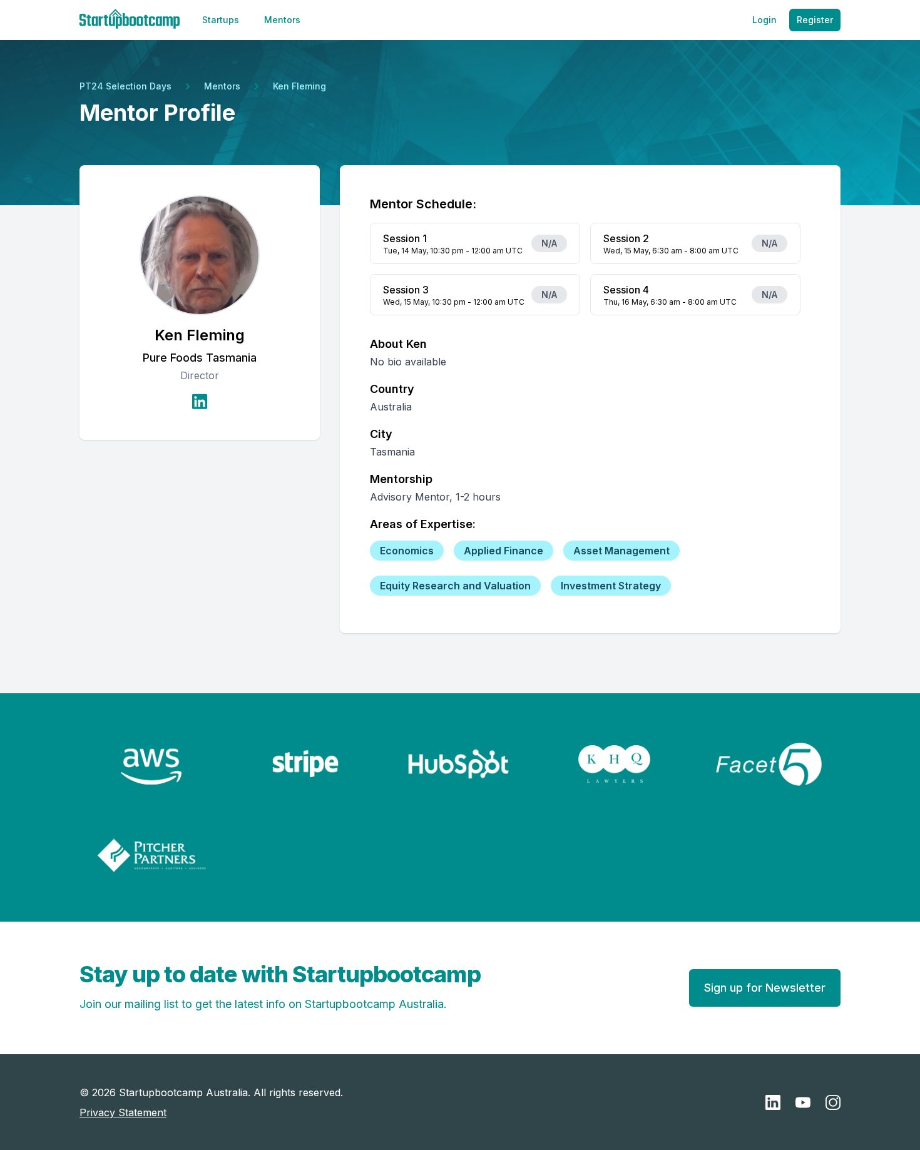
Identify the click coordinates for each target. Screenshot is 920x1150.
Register (815, 19)
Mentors (282, 19)
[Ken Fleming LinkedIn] (199, 401)
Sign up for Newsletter (764, 987)
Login (764, 19)
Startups (220, 19)
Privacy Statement (122, 1112)
